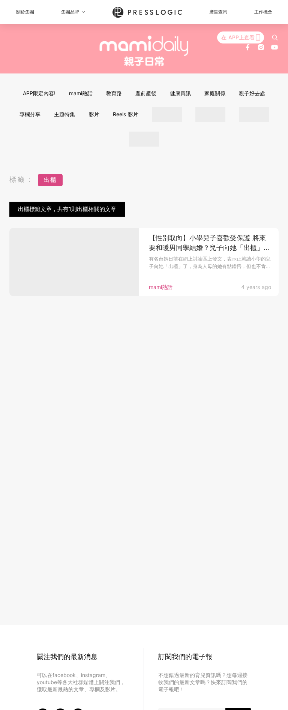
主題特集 (64, 114)
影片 (94, 114)
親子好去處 (252, 93)
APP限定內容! (39, 93)
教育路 (114, 93)
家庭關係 (214, 93)
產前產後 (145, 93)
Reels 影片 (125, 114)
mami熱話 (81, 93)
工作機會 (263, 12)
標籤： (21, 179)
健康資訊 (180, 93)
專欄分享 (30, 114)
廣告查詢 (218, 12)
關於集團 (25, 12)
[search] (275, 37)
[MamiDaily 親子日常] (144, 50)
